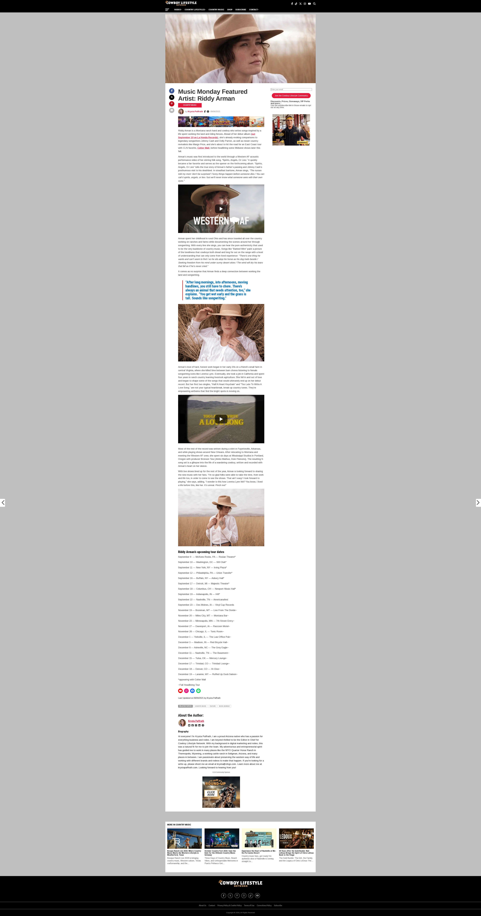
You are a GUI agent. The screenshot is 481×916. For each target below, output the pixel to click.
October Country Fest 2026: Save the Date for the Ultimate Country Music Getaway (220, 853)
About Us (202, 905)
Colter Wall (203, 148)
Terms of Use (249, 905)
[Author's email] (189, 725)
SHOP (229, 9)
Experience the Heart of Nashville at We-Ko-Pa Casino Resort (259, 852)
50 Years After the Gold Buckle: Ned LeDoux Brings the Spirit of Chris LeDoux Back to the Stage (296, 853)
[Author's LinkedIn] (199, 725)
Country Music (216, 9)
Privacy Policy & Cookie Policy (229, 905)
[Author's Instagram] (196, 725)
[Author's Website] (208, 112)
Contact (253, 9)
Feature (213, 706)
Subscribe (240, 9)
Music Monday (224, 706)
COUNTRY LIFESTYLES (195, 9)
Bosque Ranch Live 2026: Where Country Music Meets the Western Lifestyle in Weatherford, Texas (184, 853)
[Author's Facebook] (205, 112)
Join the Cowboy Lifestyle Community (291, 96)
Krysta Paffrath (195, 111)
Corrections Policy (264, 905)
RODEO (177, 9)
